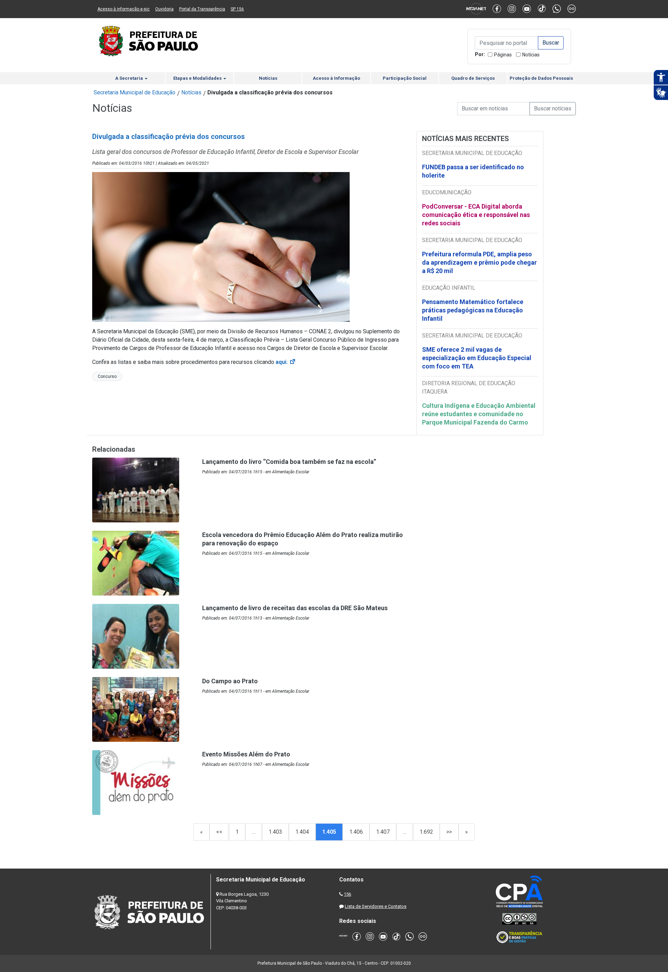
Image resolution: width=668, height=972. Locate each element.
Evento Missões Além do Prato (246, 754)
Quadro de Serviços (473, 78)
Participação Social (405, 78)
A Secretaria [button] (129, 78)
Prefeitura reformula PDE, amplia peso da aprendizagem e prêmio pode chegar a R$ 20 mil (479, 262)
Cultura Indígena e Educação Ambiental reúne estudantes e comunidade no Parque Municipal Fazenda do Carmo (478, 414)
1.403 (275, 832)
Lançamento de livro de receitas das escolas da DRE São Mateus (295, 608)
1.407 (383, 832)
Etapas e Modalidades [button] (198, 78)
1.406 (356, 832)
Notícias (531, 55)
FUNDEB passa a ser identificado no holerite (473, 171)
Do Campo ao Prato (230, 681)
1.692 (426, 832)
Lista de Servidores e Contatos (375, 906)
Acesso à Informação (336, 78)
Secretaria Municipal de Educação (134, 92)
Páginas (503, 55)
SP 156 (237, 9)
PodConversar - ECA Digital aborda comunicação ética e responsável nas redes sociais (476, 215)
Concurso (107, 376)
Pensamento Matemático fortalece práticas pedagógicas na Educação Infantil (472, 310)
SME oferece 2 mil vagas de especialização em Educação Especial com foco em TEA (476, 358)
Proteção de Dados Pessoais (541, 78)
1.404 (302, 832)
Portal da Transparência (202, 9)
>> (449, 832)
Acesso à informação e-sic (123, 9)
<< (219, 832)
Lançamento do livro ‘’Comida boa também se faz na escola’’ (289, 461)
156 (347, 894)
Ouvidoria (164, 9)
